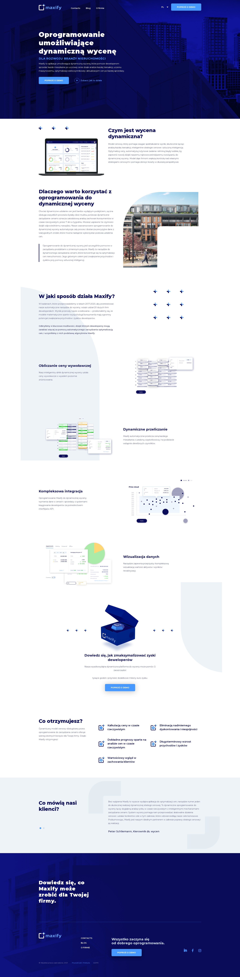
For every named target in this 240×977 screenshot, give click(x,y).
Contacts (75, 8)
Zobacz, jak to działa (91, 80)
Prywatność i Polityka (81, 963)
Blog (88, 8)
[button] (40, 828)
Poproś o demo (186, 7)
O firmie (100, 8)
